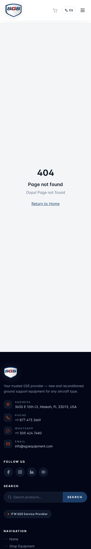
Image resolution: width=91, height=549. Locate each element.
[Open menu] (82, 10)
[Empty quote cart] (55, 10)
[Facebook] (8, 472)
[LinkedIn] (31, 472)
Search (74, 497)
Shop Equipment (22, 546)
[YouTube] (43, 472)
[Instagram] (20, 472)
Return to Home (46, 203)
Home (13, 539)
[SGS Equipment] (13, 10)
